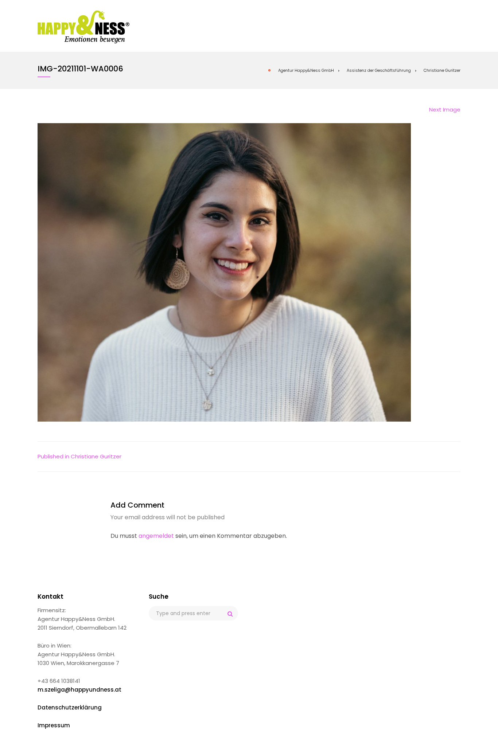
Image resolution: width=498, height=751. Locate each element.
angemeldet (156, 536)
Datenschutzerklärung (70, 707)
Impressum (54, 725)
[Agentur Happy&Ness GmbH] (84, 26)
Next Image (444, 109)
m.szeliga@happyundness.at (79, 689)
